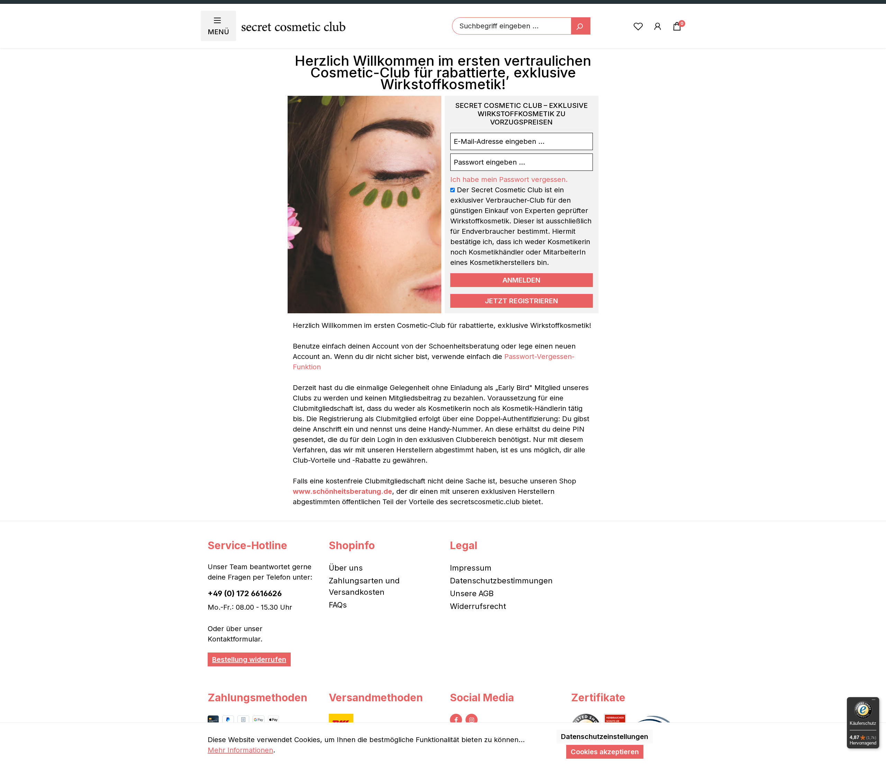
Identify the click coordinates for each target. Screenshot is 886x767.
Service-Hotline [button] (247, 545)
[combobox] (511, 26)
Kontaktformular (234, 639)
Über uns (346, 567)
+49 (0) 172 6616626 (245, 593)
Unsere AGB (472, 593)
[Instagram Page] (471, 720)
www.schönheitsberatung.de (342, 491)
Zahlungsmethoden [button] (257, 697)
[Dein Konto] (657, 26)
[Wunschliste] (638, 26)
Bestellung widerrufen (249, 659)
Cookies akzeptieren (605, 752)
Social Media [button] (482, 697)
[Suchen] (580, 26)
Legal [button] (463, 545)
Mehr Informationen (240, 750)
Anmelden (521, 280)
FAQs (338, 604)
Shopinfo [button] (352, 545)
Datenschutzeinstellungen (604, 736)
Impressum (470, 567)
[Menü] (873, 701)
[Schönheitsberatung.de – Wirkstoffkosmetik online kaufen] (293, 26)
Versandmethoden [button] (376, 697)
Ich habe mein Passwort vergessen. (509, 179)
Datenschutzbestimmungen (501, 580)
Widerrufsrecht (478, 606)
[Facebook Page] (456, 720)
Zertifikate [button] (598, 697)
